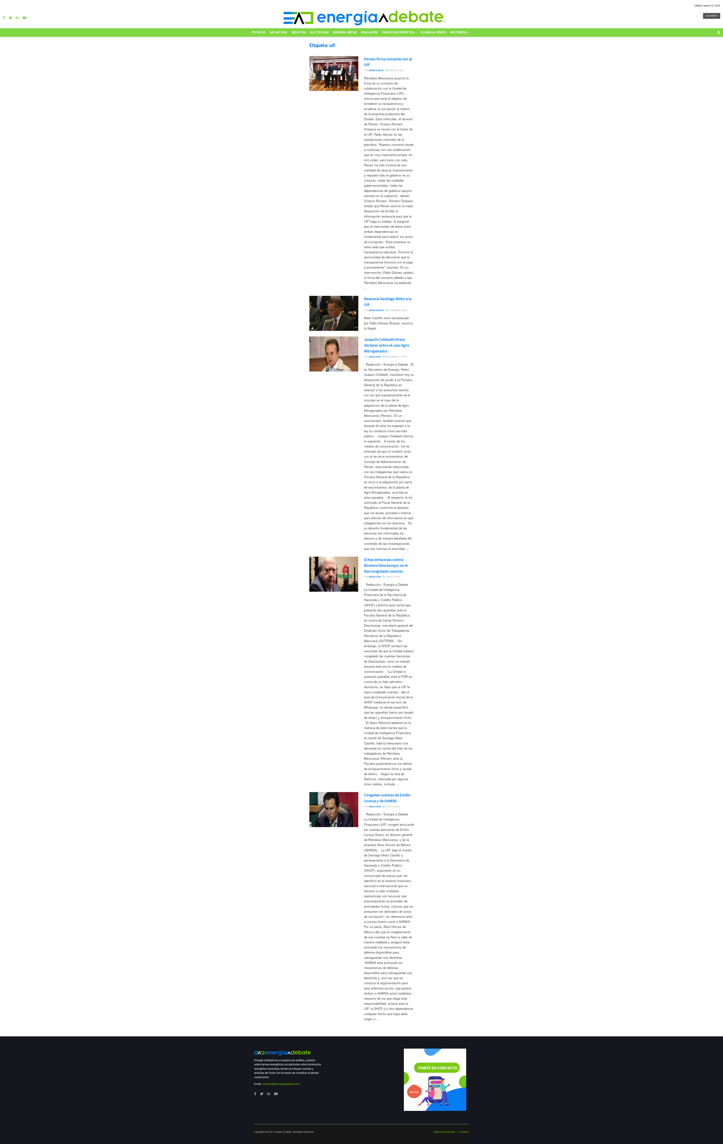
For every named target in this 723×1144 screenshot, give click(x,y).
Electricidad (319, 32)
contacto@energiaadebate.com (281, 1083)
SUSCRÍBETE (711, 16)
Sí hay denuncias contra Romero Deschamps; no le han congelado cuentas (386, 565)
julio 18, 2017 (392, 806)
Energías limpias (345, 32)
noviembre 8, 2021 (397, 310)
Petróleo (258, 32)
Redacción (375, 357)
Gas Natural (279, 32)
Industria (299, 32)
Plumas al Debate (433, 32)
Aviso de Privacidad (444, 1131)
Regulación (369, 32)
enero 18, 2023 (395, 70)
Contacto (464, 1131)
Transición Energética (398, 32)
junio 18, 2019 (392, 577)
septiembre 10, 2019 (395, 357)
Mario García (376, 70)
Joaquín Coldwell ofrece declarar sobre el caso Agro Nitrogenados (386, 345)
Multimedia (458, 32)
